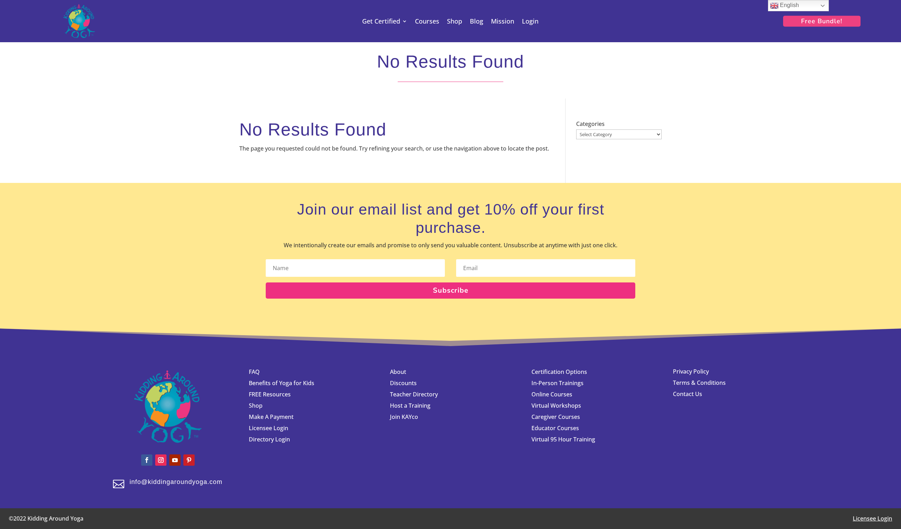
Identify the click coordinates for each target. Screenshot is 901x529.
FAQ (254, 372)
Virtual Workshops (556, 405)
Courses (427, 22)
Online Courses (551, 394)
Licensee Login (269, 428)
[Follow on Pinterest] (189, 460)
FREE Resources (270, 394)
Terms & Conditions (699, 383)
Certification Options (559, 372)
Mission (502, 22)
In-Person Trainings (557, 383)
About (398, 372)
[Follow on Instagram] (160, 460)
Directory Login (269, 439)
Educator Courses (555, 428)
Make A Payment (271, 417)
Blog (476, 22)
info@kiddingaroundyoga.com (176, 481)
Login (530, 22)
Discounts (403, 383)
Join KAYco (404, 417)
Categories (590, 124)
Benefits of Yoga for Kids (281, 383)
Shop (454, 22)
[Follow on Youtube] (175, 460)
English (789, 5)
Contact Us (687, 394)
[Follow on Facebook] (146, 460)
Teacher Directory (414, 394)
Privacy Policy (691, 371)
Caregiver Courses (555, 417)
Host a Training (410, 405)
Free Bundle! (821, 21)
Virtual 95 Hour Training (563, 439)
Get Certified (381, 22)
